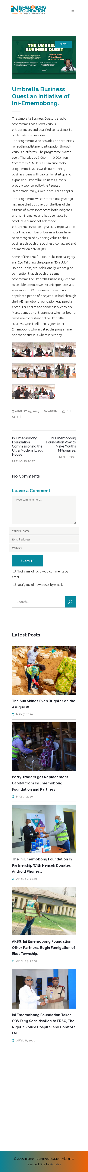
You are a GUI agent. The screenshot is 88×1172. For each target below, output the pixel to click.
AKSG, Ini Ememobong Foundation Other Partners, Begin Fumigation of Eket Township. (43, 947)
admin (52, 411)
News (63, 44)
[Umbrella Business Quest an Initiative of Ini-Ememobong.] (44, 57)
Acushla (55, 1164)
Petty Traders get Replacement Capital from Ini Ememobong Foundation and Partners (40, 783)
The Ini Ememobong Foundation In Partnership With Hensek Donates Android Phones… (42, 865)
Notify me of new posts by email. (40, 584)
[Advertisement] (44, 1094)
